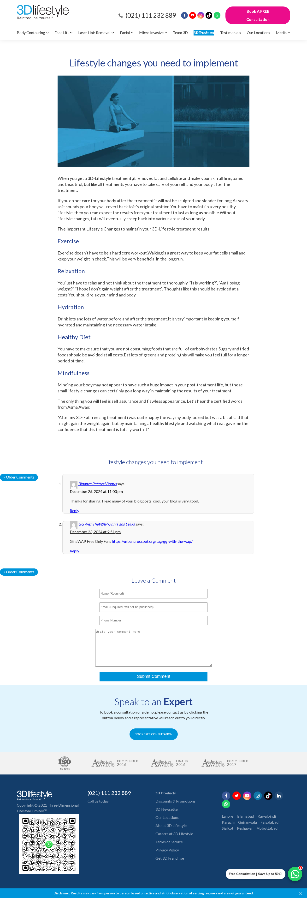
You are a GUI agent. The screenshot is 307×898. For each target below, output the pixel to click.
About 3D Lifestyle (171, 825)
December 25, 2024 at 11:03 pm (96, 491)
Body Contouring (31, 32)
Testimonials (230, 32)
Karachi (228, 822)
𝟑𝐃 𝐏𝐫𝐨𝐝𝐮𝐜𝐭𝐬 (204, 32)
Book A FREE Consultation (258, 15)
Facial (125, 32)
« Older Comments (19, 477)
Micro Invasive (151, 32)
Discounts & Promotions (175, 801)
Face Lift (61, 32)
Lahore (227, 816)
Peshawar (245, 828)
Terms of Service (169, 841)
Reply (74, 510)
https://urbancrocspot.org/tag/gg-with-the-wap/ (152, 541)
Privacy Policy (167, 850)
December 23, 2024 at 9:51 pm (95, 531)
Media (281, 32)
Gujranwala (247, 822)
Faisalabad (269, 822)
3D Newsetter (167, 809)
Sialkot (227, 828)
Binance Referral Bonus (97, 483)
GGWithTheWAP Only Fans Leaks (106, 524)
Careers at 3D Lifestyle (174, 833)
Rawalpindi (267, 816)
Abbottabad (267, 828)
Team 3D (180, 32)
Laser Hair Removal (94, 32)
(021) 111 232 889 (150, 15)
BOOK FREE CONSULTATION (153, 734)
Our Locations (258, 32)
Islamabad (245, 816)
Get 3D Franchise (169, 858)
